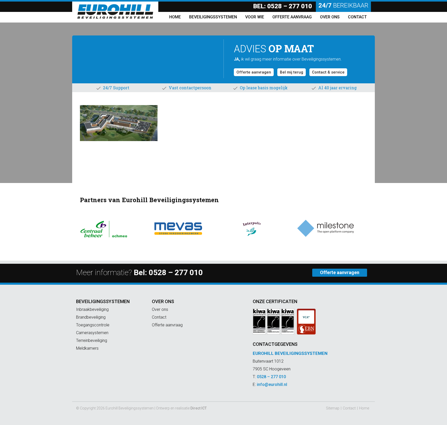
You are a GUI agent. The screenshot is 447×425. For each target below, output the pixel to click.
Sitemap (332, 408)
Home (364, 408)
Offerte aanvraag (167, 325)
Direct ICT (198, 408)
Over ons (163, 301)
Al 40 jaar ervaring (337, 87)
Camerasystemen (92, 332)
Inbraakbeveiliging (92, 309)
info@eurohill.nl (272, 384)
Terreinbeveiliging (91, 340)
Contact (159, 317)
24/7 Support (116, 87)
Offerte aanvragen (253, 72)
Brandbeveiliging (91, 317)
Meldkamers (87, 348)
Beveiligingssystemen (103, 301)
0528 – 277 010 (289, 6)
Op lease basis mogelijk (264, 87)
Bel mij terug (291, 72)
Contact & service (328, 72)
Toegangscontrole (92, 325)
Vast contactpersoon (190, 87)
